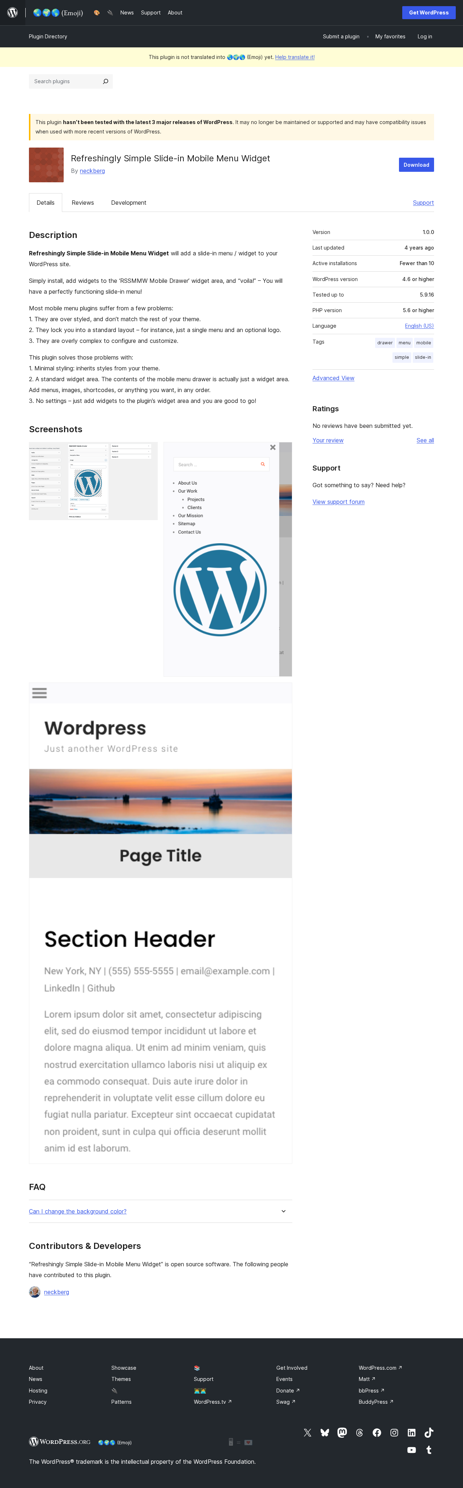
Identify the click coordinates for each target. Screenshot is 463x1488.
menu (405, 342)
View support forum (339, 501)
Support (423, 202)
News (35, 1379)
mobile (423, 342)
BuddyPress (376, 1402)
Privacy (38, 1402)
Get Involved (291, 1368)
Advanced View (333, 378)
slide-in (423, 357)
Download (416, 165)
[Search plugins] (105, 81)
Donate (288, 1390)
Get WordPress (429, 12)
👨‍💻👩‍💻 (200, 1390)
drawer (385, 342)
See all (425, 440)
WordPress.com (381, 1368)
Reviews (83, 202)
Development (128, 202)
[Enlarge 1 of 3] (148, 451)
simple (402, 357)
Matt (367, 1379)
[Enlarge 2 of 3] (282, 451)
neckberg (92, 170)
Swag (286, 1402)
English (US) (419, 326)
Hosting (38, 1390)
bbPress (372, 1390)
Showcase (123, 1368)
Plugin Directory (48, 36)
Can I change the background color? (78, 1211)
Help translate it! (295, 57)
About (36, 1368)
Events (284, 1379)
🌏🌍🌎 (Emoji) (115, 1442)
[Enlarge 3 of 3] (282, 692)
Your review (328, 440)
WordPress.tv (213, 1402)
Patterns (121, 1402)
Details (46, 202)
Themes (121, 1379)
